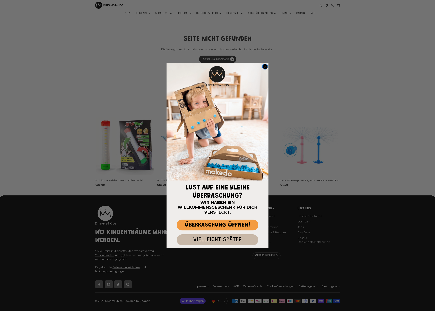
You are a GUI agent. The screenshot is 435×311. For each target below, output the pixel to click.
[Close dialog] (265, 66)
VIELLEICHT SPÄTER (217, 240)
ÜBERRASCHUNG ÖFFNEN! (217, 225)
